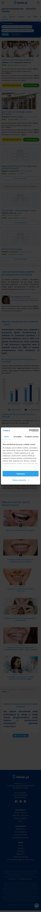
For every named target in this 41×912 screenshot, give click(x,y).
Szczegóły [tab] (17, 436)
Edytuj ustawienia (19, 480)
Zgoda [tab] (6, 436)
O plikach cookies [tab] (31, 436)
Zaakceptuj (20, 474)
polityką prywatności (11, 466)
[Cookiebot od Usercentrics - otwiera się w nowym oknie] (29, 430)
